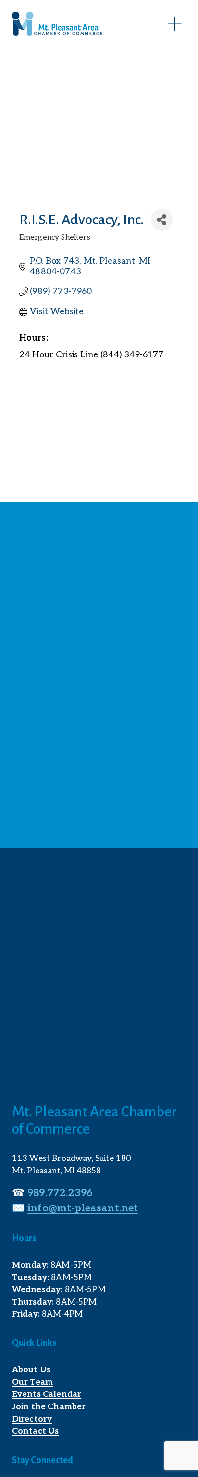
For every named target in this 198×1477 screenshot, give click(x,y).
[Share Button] (162, 220)
